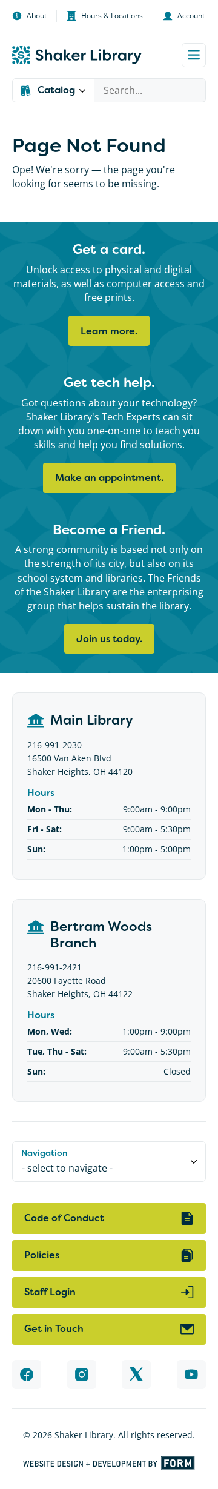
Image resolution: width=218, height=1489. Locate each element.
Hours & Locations (112, 15)
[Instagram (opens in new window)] (81, 1374)
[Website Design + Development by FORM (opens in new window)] (109, 1463)
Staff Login (50, 1291)
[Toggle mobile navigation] (194, 55)
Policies (41, 1255)
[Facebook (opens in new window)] (26, 1374)
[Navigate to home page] (77, 55)
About (37, 15)
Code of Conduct (64, 1218)
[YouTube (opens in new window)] (191, 1374)
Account (191, 15)
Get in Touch (54, 1328)
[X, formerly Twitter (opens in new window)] (136, 1374)
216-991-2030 (54, 745)
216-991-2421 (54, 967)
